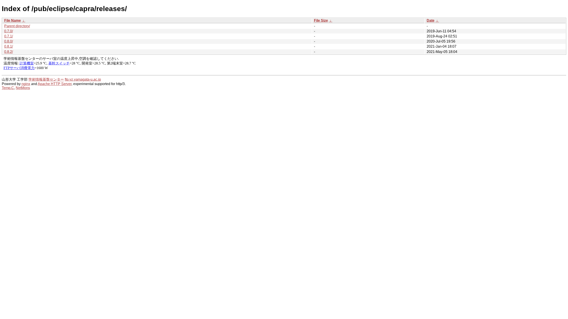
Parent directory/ (17, 26)
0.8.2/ (8, 52)
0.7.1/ (8, 36)
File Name (12, 20)
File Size (321, 20)
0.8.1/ (8, 46)
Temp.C (8, 88)
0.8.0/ (8, 41)
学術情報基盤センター (46, 79)
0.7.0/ (8, 31)
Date (430, 20)
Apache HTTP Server (54, 84)
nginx (26, 84)
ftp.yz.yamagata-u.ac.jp (83, 79)
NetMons (23, 88)
